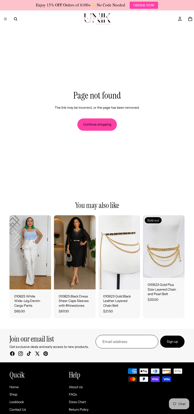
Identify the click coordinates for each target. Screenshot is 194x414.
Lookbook (16, 402)
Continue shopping (97, 124)
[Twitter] (37, 353)
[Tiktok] (29, 353)
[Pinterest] (45, 353)
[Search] (15, 19)
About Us (76, 387)
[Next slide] (46, 252)
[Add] (132, 282)
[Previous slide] (14, 252)
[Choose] (44, 282)
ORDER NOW (143, 5)
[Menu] (5, 19)
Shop (13, 394)
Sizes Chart (77, 402)
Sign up (172, 341)
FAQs (73, 394)
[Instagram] (20, 353)
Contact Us (17, 409)
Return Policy (78, 409)
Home (14, 387)
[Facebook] (12, 353)
